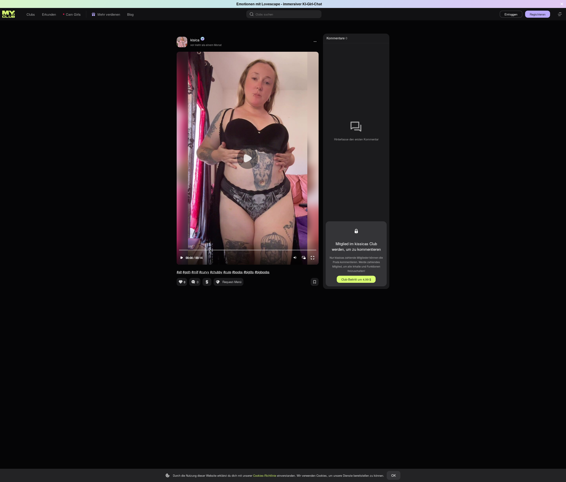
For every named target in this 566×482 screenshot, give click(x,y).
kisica (194, 39)
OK (393, 475)
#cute (227, 272)
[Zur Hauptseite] (8, 14)
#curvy (204, 272)
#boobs (237, 272)
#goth (187, 272)
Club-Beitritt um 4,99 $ (356, 279)
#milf (194, 272)
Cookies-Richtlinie (264, 475)
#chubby (216, 272)
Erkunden (49, 14)
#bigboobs (262, 272)
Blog (130, 14)
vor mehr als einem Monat (206, 45)
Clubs (31, 14)
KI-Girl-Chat (312, 3)
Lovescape (271, 3)
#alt (179, 272)
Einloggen (511, 14)
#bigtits (249, 272)
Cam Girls (73, 14)
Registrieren (537, 14)
